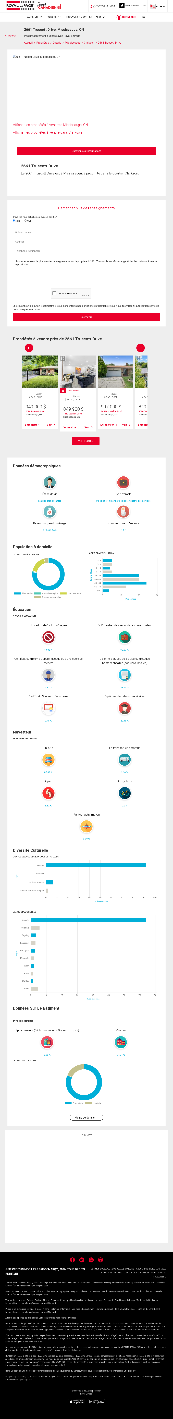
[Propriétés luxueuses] (132, 6)
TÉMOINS (162, 1273)
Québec (34, 1283)
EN (143, 17)
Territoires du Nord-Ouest (144, 1283)
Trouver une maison (14, 1283)
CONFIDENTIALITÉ (148, 1273)
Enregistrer (32, 424)
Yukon (36, 1286)
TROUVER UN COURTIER (79, 16)
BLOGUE (139, 1269)
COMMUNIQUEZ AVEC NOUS (103, 1269)
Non (17, 220)
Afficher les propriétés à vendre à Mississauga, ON (50, 125)
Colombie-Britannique (56, 1283)
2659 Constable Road (111, 411)
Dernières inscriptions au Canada (61, 1318)
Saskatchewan (84, 1283)
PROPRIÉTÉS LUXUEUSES (155, 1269)
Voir (49, 424)
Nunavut (44, 1286)
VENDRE (51, 16)
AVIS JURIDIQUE (132, 1273)
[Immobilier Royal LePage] (33, 6)
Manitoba (72, 1283)
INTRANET (118, 1273)
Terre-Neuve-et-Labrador (121, 1283)
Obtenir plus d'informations (86, 151)
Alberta (43, 1283)
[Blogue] (157, 6)
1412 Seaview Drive (72, 413)
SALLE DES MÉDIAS (125, 1269)
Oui (29, 220)
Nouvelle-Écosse (12, 1303)
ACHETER (32, 16)
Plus (98, 17)
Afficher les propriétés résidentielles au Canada (25, 1318)
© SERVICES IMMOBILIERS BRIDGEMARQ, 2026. (35, 1269)
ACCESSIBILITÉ (159, 1277)
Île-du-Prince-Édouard (22, 1286)
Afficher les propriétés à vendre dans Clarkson (47, 132)
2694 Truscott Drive (35, 411)
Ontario (26, 1283)
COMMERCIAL (106, 1273)
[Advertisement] (86, 1189)
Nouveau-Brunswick (101, 1283)
